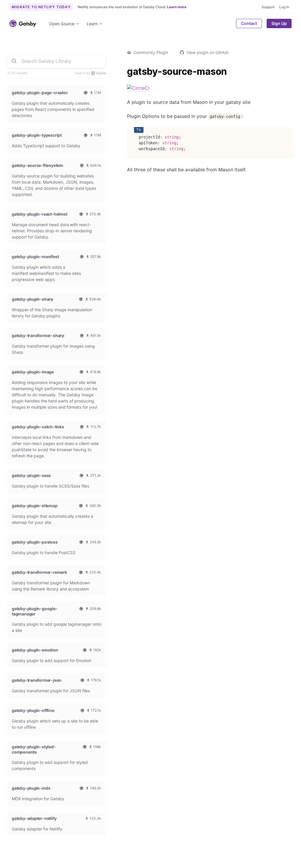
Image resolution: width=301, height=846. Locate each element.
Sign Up (279, 23)
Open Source (61, 23)
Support (268, 7)
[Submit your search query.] (14, 61)
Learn (92, 23)
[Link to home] (22, 23)
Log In (284, 7)
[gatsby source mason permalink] (124, 71)
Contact (249, 23)
